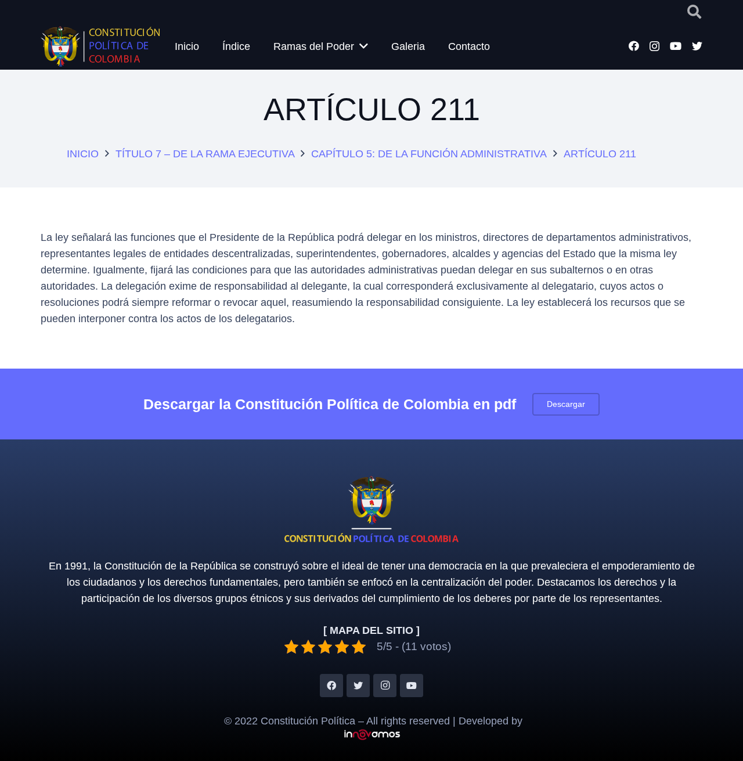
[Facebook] (634, 46)
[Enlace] (100, 46)
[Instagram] (654, 46)
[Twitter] (697, 46)
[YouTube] (675, 46)
